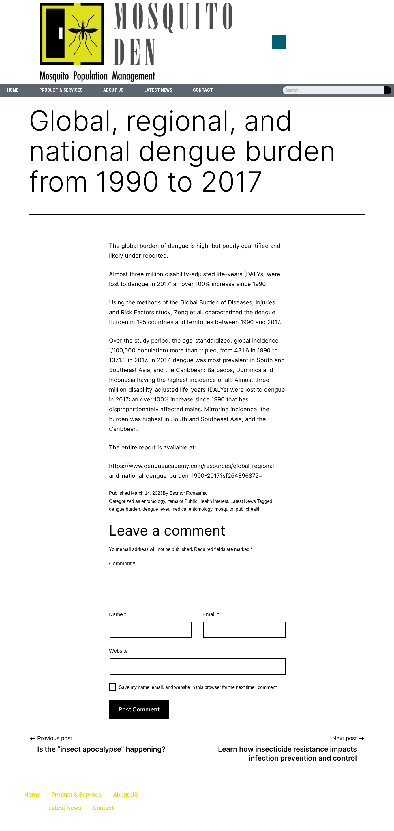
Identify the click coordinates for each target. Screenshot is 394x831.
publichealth (248, 509)
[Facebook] (279, 42)
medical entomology (191, 509)
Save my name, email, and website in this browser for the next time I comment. (198, 687)
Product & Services (60, 90)
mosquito (224, 509)
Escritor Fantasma (188, 493)
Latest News (158, 90)
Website (118, 651)
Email (210, 614)
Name (117, 614)
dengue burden (124, 509)
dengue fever (155, 509)
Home (12, 90)
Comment (122, 563)
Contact (203, 90)
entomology (153, 501)
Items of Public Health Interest (197, 501)
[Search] (387, 90)
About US (113, 90)
